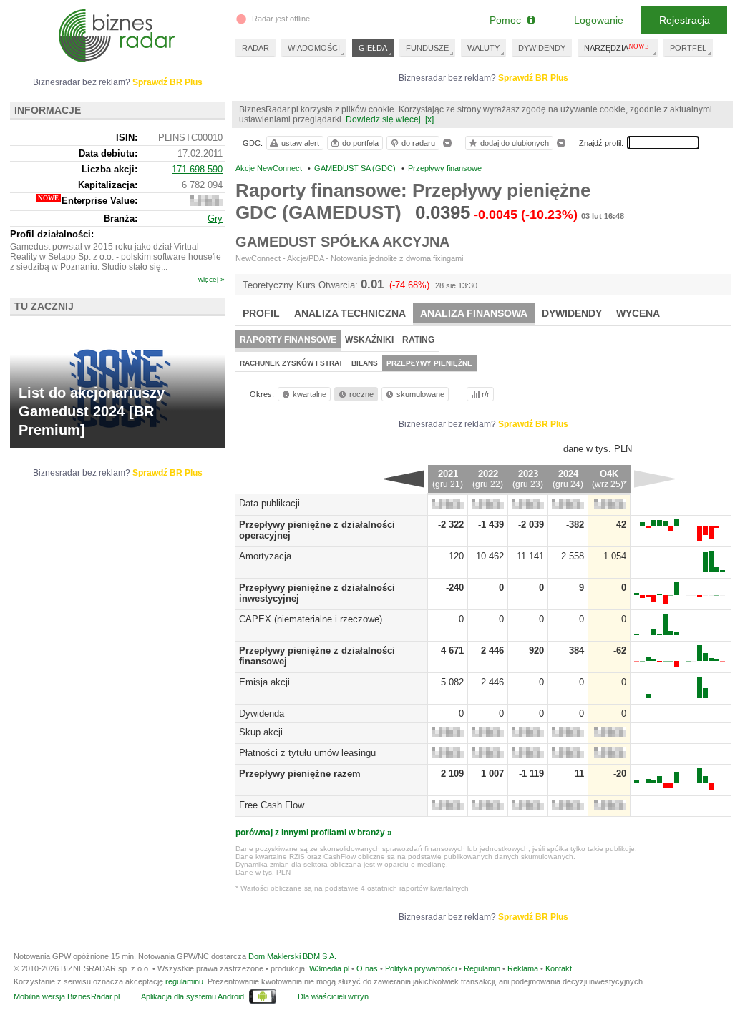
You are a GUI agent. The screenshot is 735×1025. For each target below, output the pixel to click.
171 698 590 (197, 169)
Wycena (638, 313)
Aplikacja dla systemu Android (192, 996)
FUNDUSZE (427, 48)
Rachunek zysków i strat (291, 363)
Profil (261, 313)
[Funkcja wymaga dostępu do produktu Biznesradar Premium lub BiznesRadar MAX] (448, 506)
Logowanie (598, 20)
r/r (486, 394)
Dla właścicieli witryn (333, 996)
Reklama (522, 968)
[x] (429, 119)
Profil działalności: (52, 234)
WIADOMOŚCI (314, 48)
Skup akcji (261, 732)
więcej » (211, 279)
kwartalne (309, 394)
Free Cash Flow (271, 805)
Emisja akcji (264, 682)
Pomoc (508, 20)
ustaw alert (300, 143)
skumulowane (420, 394)
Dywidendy (572, 313)
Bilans (364, 363)
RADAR (255, 48)
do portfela (360, 143)
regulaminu (184, 981)
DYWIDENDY (541, 48)
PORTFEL (688, 48)
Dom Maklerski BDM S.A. (292, 956)
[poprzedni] (402, 478)
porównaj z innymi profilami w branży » (313, 833)
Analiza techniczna (350, 313)
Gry (215, 218)
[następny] (656, 478)
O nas (367, 968)
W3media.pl (329, 968)
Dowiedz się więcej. (384, 119)
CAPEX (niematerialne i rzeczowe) (310, 619)
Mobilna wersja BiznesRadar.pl (67, 996)
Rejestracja (684, 20)
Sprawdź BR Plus (533, 78)
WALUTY (483, 48)
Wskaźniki (369, 340)
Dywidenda (261, 713)
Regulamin (482, 968)
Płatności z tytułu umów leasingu (307, 752)
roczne (361, 394)
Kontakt (558, 968)
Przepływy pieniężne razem (300, 773)
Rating (418, 340)
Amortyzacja (265, 556)
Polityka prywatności (421, 968)
